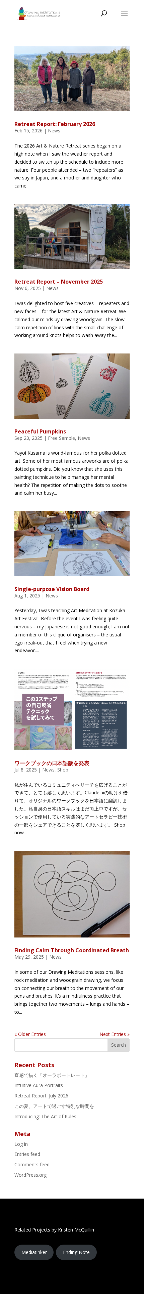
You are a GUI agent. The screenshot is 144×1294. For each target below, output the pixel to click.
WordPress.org (30, 1175)
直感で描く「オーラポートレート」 (51, 1075)
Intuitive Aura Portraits (38, 1085)
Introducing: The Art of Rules (45, 1116)
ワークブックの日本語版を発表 (51, 763)
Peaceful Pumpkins (40, 431)
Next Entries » (114, 1034)
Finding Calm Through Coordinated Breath (71, 950)
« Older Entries (30, 1034)
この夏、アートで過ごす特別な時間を (54, 1106)
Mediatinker (34, 1252)
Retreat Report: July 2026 (41, 1095)
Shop (62, 769)
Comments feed (32, 1164)
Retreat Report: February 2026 (54, 124)
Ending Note (76, 1252)
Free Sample (61, 438)
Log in (21, 1144)
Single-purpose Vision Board (51, 589)
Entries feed (27, 1154)
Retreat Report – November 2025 (58, 281)
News (54, 130)
